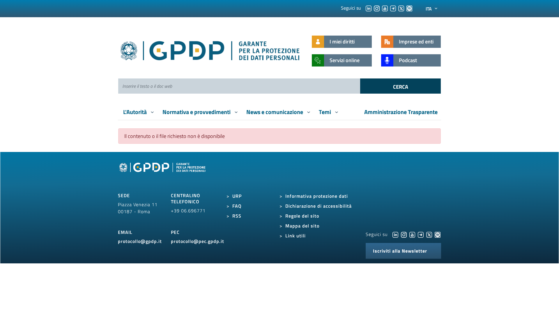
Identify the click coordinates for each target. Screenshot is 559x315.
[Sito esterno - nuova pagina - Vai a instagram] (404, 234)
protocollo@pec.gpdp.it (197, 241)
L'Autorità (135, 111)
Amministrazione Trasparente (401, 111)
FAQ (237, 205)
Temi (325, 111)
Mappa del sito (302, 225)
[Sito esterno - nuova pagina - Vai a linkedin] (395, 234)
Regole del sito (302, 215)
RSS (236, 215)
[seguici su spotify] (409, 7)
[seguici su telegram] (393, 7)
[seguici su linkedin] (369, 7)
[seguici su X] (401, 7)
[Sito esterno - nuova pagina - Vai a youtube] (412, 234)
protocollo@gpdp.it (140, 241)
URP (237, 196)
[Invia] (400, 86)
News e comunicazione (275, 111)
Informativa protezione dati (316, 196)
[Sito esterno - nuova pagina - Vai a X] (429, 234)
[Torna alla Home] (210, 49)
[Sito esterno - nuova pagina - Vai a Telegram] (421, 234)
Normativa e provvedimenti (197, 111)
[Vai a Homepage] (163, 173)
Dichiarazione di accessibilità (318, 205)
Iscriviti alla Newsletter (400, 250)
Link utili (295, 235)
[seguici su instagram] (377, 7)
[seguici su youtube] (385, 7)
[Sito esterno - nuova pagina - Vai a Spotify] (438, 234)
